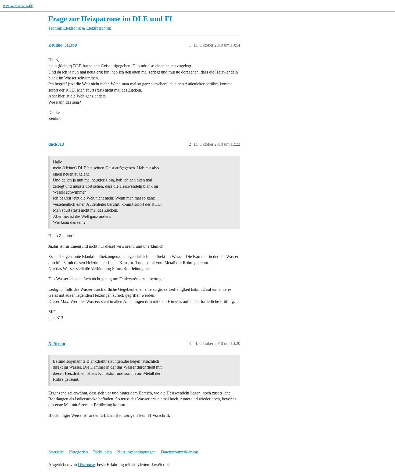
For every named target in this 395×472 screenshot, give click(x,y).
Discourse (86, 464)
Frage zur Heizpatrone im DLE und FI (110, 19)
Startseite (56, 452)
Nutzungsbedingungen (136, 452)
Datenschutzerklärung (179, 452)
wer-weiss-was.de (18, 5)
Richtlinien (102, 452)
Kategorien (78, 452)
